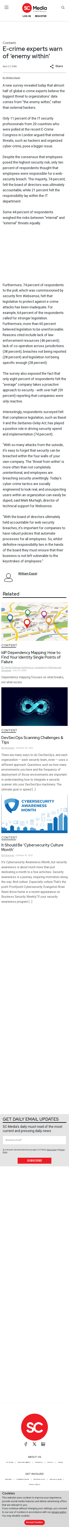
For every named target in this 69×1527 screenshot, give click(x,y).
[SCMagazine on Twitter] (34, 1444)
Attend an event (39, 1479)
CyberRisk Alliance (23, 1462)
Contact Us (39, 1462)
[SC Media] (34, 7)
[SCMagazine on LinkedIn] (43, 1444)
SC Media (9, 1462)
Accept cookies (34, 1522)
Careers (50, 1462)
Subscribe (34, 1160)
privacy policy (59, 1512)
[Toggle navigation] (6, 7)
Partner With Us (34, 1484)
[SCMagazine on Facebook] (26, 1444)
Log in (27, 16)
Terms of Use (51, 1150)
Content (9, 42)
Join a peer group (55, 1479)
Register (40, 16)
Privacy (60, 1462)
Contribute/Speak (22, 1479)
